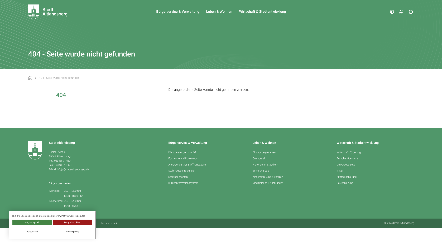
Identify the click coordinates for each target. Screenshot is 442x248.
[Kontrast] (392, 11)
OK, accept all (32, 222)
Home (30, 78)
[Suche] (410, 11)
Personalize (32, 231)
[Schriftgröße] (401, 11)
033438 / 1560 (62, 161)
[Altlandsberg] (52, 11)
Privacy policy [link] (72, 231)
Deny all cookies (72, 222)
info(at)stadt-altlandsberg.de (73, 169)
